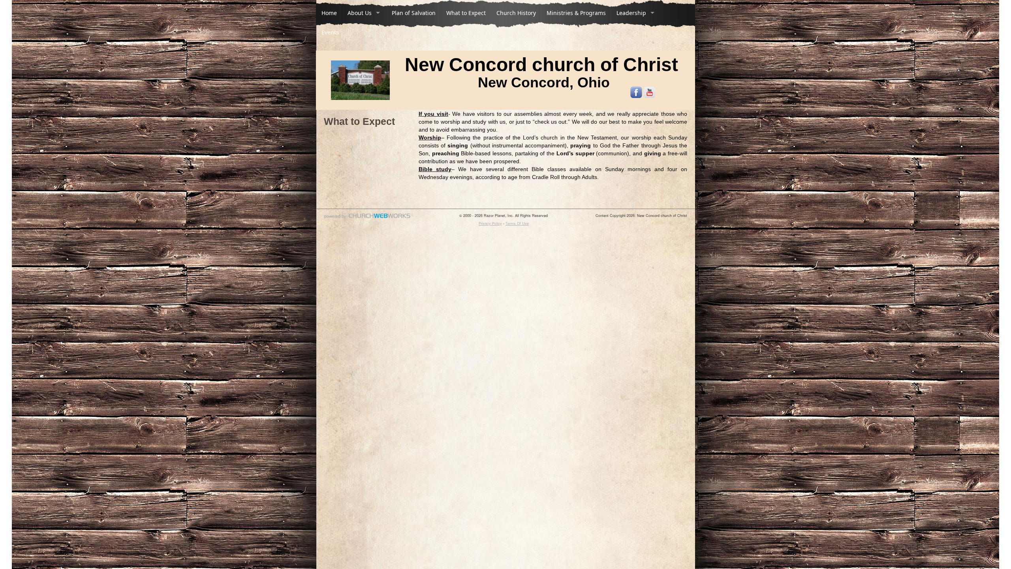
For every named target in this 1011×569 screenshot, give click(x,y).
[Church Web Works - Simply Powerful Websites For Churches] (367, 218)
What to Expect (466, 13)
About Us (360, 13)
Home (329, 13)
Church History (516, 13)
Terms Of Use (517, 223)
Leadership (631, 13)
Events (330, 32)
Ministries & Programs (576, 13)
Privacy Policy (490, 223)
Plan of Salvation (414, 13)
